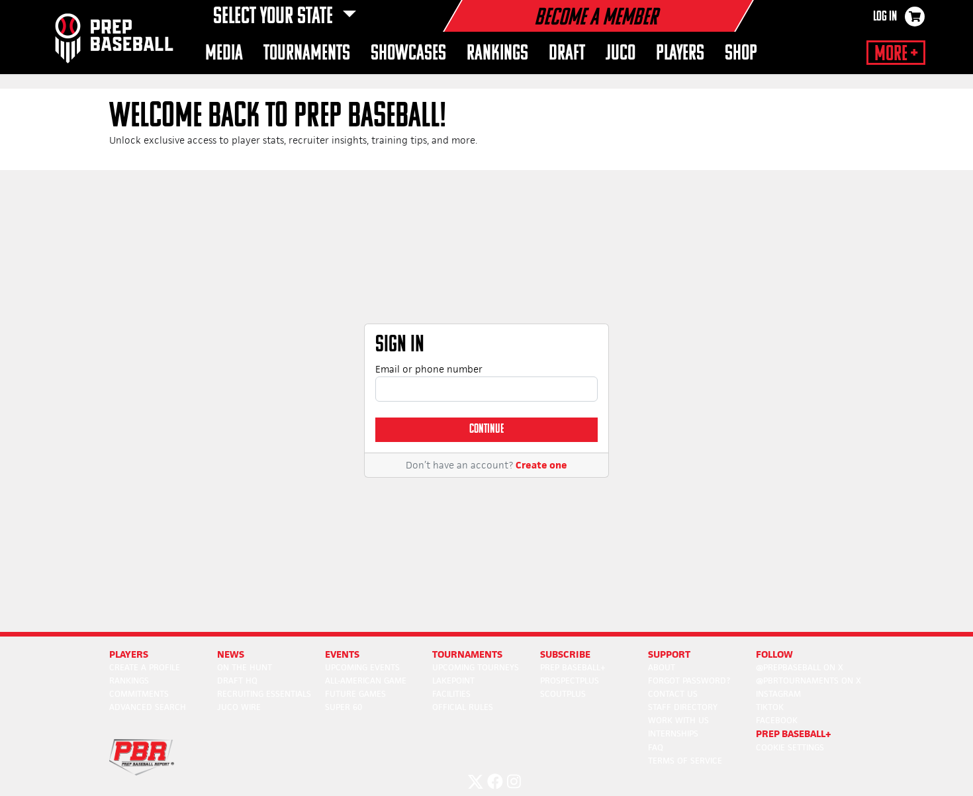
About (661, 667)
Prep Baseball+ (573, 667)
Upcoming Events (362, 667)
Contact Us (673, 693)
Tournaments (467, 654)
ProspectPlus (569, 680)
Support (669, 654)
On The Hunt (244, 667)
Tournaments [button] (306, 54)
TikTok (770, 707)
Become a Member (595, 18)
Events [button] (342, 654)
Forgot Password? (689, 680)
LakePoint (453, 680)
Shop (741, 54)
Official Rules (462, 707)
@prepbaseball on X (799, 667)
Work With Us (678, 720)
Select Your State (275, 17)
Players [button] (680, 54)
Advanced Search (147, 707)
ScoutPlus (563, 693)
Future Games (355, 693)
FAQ (655, 747)
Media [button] (224, 54)
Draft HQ (237, 680)
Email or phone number (429, 369)
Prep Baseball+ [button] (793, 733)
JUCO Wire (239, 707)
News (230, 654)
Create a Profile (144, 667)
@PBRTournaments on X (808, 680)
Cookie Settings (790, 747)
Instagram (778, 693)
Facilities (451, 693)
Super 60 (343, 707)
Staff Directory (683, 707)
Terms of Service (685, 760)
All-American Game (365, 680)
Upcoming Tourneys (475, 667)
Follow (774, 654)
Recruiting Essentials (264, 693)
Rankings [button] (497, 54)
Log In (885, 17)
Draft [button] (567, 54)
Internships (673, 733)
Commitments (139, 693)
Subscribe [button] (565, 654)
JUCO (620, 54)
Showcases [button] (408, 54)
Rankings (129, 680)
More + (895, 54)
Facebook (777, 720)
